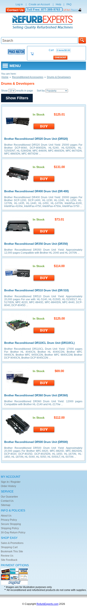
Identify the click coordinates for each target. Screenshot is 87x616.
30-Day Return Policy (13, 532)
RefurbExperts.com (47, 604)
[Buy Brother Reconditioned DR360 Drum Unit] (44, 385)
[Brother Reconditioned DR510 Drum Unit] (17, 284)
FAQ (69, 4)
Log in (19, 4)
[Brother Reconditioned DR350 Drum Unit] (17, 237)
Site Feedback (9, 559)
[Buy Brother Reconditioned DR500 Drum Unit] (44, 432)
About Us (6, 515)
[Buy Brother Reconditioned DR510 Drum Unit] (44, 280)
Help (58, 4)
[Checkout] (60, 57)
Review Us (7, 555)
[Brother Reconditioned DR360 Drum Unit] (17, 389)
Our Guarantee (9, 496)
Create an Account (39, 4)
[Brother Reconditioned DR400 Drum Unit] (17, 185)
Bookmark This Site (12, 551)
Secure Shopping (11, 524)
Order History (8, 486)
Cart (59, 50)
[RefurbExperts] (43, 23)
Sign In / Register (10, 481)
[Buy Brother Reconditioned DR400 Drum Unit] (44, 181)
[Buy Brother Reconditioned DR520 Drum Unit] (44, 129)
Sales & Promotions (12, 543)
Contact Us (7, 500)
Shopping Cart (9, 547)
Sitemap (5, 505)
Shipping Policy (10, 528)
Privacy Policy (9, 519)
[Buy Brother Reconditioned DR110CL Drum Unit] (44, 333)
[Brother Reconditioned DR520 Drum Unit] (17, 132)
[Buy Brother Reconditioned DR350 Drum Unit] (44, 234)
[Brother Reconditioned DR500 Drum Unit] (17, 435)
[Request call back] (72, 9)
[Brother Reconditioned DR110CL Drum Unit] (17, 336)
